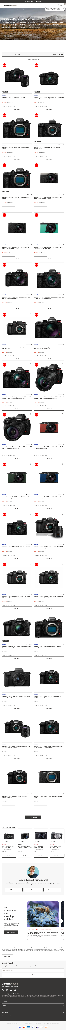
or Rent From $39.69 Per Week (8, 306)
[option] (9, 843)
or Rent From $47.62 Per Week (40, 755)
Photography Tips (40, 929)
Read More (29, 939)
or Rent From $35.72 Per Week (8, 805)
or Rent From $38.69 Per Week (40, 705)
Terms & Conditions (28, 1023)
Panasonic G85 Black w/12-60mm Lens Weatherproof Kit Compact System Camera (16, 647)
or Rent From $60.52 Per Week (40, 355)
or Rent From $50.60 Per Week (8, 755)
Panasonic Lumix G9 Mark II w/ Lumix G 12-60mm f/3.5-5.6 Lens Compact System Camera (17, 547)
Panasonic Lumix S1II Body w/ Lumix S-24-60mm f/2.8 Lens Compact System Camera (48, 347)
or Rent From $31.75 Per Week (40, 555)
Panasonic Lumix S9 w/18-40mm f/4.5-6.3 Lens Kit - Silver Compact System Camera (48, 198)
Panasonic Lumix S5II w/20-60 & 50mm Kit (13, 97)
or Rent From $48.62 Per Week (8, 455)
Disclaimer (38, 1023)
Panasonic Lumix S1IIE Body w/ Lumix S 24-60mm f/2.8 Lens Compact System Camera (17, 447)
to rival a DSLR (20, 949)
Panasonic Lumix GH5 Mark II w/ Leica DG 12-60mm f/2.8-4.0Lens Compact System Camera (16, 597)
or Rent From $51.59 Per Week (40, 655)
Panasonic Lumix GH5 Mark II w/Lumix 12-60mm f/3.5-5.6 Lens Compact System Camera (48, 597)
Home (3, 9)
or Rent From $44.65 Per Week (8, 156)
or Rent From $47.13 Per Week (40, 405)
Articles (28, 929)
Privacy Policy (17, 1023)
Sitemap (9, 1023)
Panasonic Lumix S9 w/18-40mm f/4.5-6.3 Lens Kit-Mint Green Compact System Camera (49, 248)
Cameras (19, 9)
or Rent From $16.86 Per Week (8, 355)
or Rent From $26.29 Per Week (40, 156)
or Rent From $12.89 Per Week (8, 655)
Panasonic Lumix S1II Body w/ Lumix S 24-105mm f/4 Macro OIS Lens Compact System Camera (16, 397)
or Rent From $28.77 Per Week (8, 555)
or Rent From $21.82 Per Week (40, 805)
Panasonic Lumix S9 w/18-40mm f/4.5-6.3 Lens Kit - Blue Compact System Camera (48, 497)
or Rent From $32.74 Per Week (8, 106)
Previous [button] (23, 921)
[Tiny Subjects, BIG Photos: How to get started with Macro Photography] (43, 914)
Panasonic (13, 9)
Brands (7, 9)
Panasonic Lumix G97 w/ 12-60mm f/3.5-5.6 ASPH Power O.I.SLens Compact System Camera (49, 98)
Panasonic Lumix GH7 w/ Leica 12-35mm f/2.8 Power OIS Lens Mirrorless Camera (16, 747)
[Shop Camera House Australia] (26, 5)
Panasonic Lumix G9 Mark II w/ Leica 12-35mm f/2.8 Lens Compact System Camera (16, 297)
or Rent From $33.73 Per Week (8, 206)
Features (33, 929)
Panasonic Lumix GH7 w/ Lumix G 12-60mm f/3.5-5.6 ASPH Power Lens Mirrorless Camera (48, 697)
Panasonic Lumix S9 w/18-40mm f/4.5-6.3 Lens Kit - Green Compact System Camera (16, 497)
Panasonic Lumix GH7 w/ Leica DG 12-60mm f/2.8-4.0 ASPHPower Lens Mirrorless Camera (48, 747)
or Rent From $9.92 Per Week (40, 106)
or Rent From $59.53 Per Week (8, 405)
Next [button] (61, 921)
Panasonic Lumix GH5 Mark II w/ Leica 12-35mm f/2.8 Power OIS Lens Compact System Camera (48, 547)
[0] (63, 5)
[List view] (59, 54)
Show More (7, 956)
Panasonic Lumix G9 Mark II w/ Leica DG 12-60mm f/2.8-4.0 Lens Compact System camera (49, 297)
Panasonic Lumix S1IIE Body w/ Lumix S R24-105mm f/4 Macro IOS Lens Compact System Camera (49, 397)
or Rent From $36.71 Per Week (40, 306)
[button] (33, 59)
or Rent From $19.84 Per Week (40, 605)
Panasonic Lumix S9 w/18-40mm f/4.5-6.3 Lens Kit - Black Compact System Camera (16, 248)
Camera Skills (48, 929)
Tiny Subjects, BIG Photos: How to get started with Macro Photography (42, 932)
